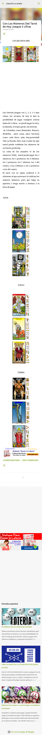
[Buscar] (39, 3)
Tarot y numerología (30, 460)
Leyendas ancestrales (12, 460)
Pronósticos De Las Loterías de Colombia (17, 627)
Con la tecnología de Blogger (22, 732)
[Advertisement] (21, 86)
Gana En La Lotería (14, 4)
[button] (4, 33)
